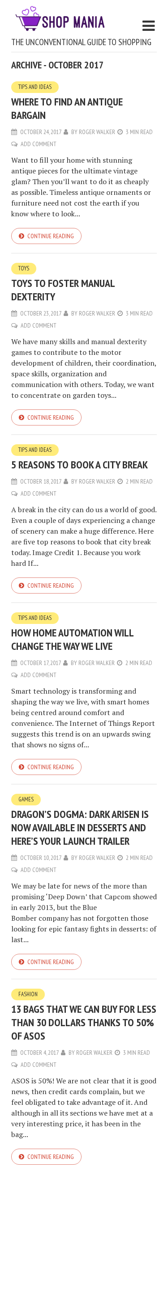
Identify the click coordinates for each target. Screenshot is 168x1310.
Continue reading (50, 236)
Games (26, 799)
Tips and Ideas (35, 87)
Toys (23, 268)
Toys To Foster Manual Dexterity (63, 289)
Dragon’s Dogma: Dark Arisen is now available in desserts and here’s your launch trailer (80, 827)
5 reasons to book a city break (79, 465)
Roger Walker (97, 132)
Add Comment (38, 144)
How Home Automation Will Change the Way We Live (72, 639)
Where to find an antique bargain (67, 108)
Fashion (28, 994)
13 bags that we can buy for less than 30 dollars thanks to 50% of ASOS (83, 1022)
